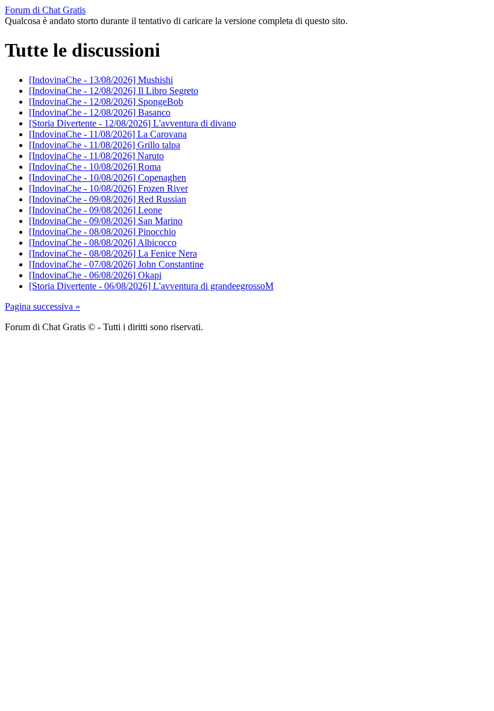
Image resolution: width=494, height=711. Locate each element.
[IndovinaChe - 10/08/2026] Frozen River (108, 188)
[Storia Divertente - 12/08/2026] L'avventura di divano (132, 123)
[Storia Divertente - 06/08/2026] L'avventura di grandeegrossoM (151, 286)
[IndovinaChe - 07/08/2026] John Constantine (116, 264)
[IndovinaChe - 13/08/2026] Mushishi (101, 80)
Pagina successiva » (42, 306)
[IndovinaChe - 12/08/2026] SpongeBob (106, 101)
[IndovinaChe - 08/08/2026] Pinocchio (102, 232)
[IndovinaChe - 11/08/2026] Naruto (96, 156)
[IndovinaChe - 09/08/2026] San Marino (106, 221)
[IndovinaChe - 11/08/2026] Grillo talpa (104, 145)
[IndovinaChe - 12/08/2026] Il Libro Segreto (113, 91)
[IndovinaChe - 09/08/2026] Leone (95, 210)
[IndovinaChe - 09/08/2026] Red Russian (107, 199)
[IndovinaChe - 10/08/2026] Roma (95, 166)
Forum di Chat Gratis (45, 10)
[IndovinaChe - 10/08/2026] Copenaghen (107, 177)
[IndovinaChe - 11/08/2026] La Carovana (108, 134)
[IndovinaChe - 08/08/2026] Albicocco (103, 242)
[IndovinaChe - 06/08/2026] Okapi (95, 275)
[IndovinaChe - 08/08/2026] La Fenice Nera (113, 253)
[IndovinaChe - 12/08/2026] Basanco (99, 112)
